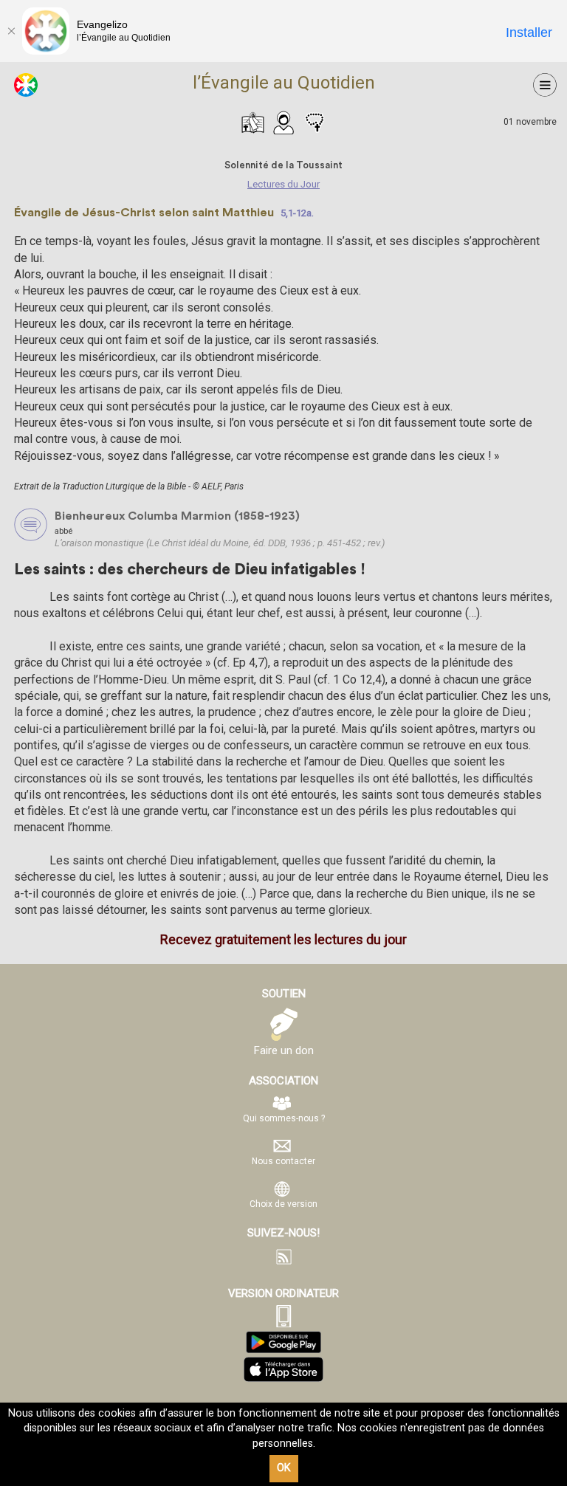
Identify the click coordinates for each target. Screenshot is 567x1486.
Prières (314, 122)
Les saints (283, 122)
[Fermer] (11, 31)
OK (284, 1468)
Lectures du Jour (252, 122)
